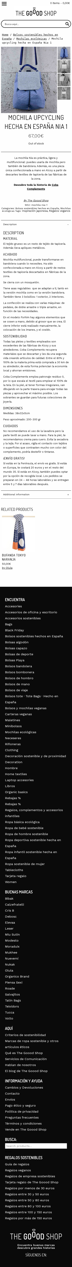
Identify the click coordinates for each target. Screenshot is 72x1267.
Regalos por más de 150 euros (28, 1218)
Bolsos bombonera (19, 672)
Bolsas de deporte (19, 654)
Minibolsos (13, 726)
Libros (10, 786)
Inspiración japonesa (35, 210)
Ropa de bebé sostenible (24, 828)
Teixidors (12, 1006)
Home (5, 34)
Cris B (9, 910)
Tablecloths (14, 870)
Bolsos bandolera (18, 666)
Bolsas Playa (14, 660)
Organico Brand (17, 976)
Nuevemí (11, 958)
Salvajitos (12, 994)
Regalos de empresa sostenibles (30, 1176)
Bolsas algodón (17, 642)
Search (8, 1152)
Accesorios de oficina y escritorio (31, 612)
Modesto (12, 940)
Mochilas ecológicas (31, 38)
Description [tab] (10, 224)
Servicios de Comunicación (26, 1059)
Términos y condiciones (23, 1123)
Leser (9, 928)
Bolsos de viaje (16, 690)
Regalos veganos (59, 210)
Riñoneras (13, 744)
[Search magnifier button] (67, 24)
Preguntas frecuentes (22, 1117)
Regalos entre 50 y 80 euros (27, 1200)
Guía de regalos (17, 1164)
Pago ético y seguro (20, 1105)
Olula (9, 970)
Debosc (11, 916)
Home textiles (16, 774)
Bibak (9, 898)
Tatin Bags (13, 1000)
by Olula (7, 567)
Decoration (13, 762)
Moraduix (12, 946)
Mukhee (11, 952)
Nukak (10, 964)
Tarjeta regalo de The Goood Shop (31, 1182)
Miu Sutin (12, 934)
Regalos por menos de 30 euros (29, 1188)
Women (11, 882)
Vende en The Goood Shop (25, 1129)
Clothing (11, 750)
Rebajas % (13, 798)
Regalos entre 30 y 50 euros (27, 1194)
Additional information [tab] (16, 494)
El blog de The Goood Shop (26, 1071)
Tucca (9, 1012)
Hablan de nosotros (20, 1065)
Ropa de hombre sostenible (26, 834)
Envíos (10, 1099)
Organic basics (16, 792)
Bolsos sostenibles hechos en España (37, 208)
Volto (9, 1018)
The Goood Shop (37, 200)
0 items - (60, 3)
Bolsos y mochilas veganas (25, 708)
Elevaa (10, 922)
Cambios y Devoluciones (24, 1087)
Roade (10, 988)
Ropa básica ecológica (22, 822)
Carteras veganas (18, 714)
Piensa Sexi (13, 982)
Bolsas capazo (16, 648)
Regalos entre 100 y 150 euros (28, 1212)
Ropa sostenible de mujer (25, 864)
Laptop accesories (19, 780)
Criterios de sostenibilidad (25, 1035)
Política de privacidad (21, 1111)
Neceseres (13, 738)
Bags (8, 624)
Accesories (13, 606)
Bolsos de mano (17, 684)
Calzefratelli (14, 904)
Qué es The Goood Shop (24, 1053)
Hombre (11, 768)
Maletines (12, 720)
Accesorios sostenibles (23, 618)
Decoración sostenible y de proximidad (35, 756)
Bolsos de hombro (19, 678)
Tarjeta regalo (15, 876)
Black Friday (14, 630)
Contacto (12, 1093)
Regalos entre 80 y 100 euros (28, 1206)
